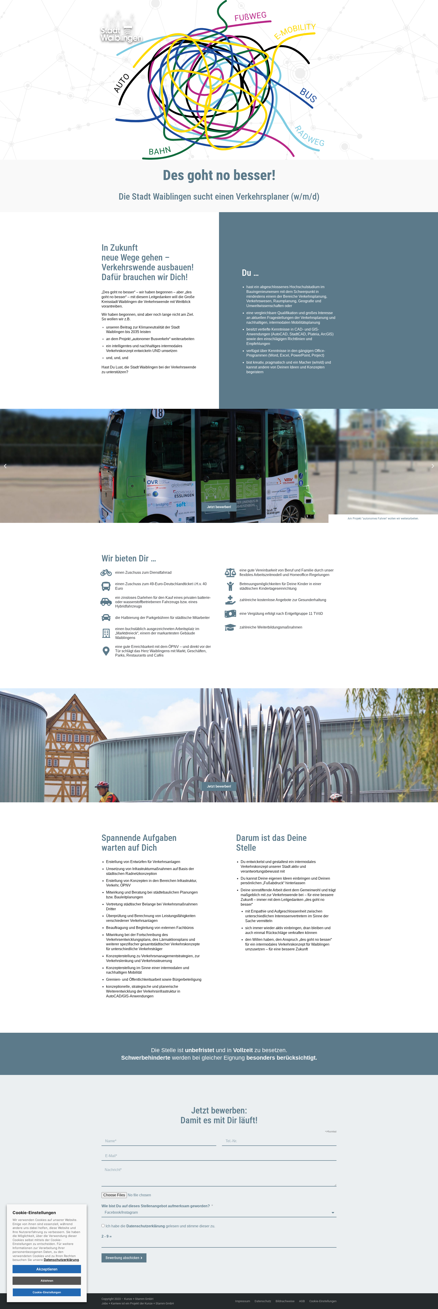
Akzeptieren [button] (46, 1269)
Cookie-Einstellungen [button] (322, 1301)
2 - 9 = (107, 1236)
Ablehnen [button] (47, 1280)
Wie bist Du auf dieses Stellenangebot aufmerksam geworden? (156, 1206)
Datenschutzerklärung (61, 1260)
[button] (5, 466)
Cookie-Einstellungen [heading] (34, 1212)
